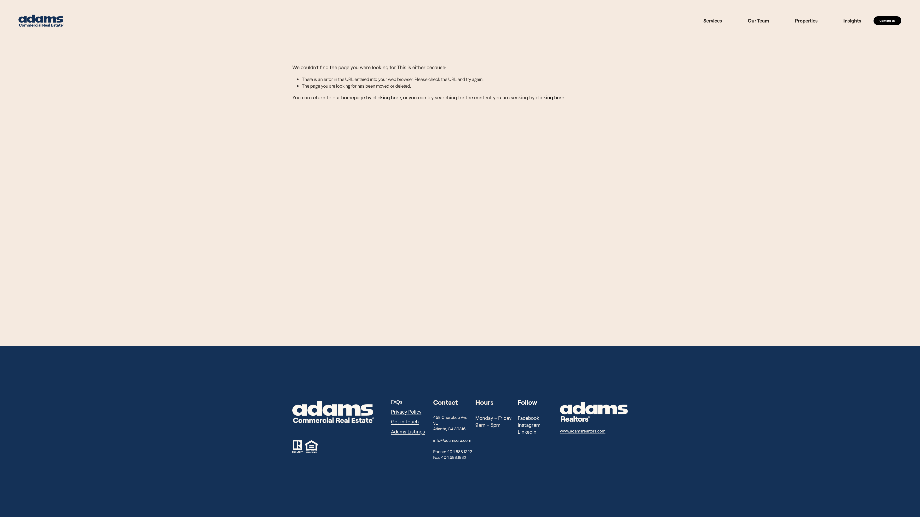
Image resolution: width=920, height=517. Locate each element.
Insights (852, 20)
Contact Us (887, 20)
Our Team (758, 20)
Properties (806, 20)
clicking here (387, 97)
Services (712, 20)
